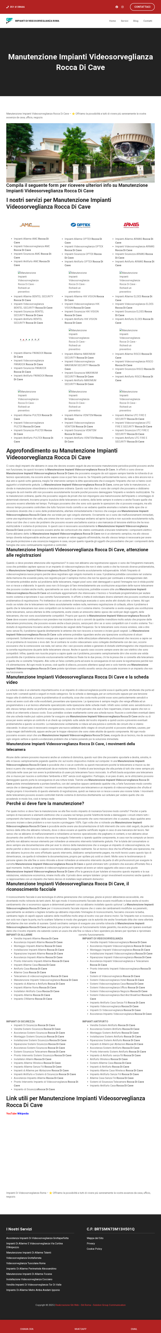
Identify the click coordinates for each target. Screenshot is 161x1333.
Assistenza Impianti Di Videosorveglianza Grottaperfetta (37, 1238)
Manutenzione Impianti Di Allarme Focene (29, 1274)
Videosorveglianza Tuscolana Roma (25, 1263)
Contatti (147, 20)
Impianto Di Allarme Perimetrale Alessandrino (31, 1268)
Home (112, 20)
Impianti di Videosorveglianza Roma (37, 21)
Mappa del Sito (95, 1238)
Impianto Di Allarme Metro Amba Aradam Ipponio (33, 1290)
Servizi (124, 20)
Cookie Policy (94, 1248)
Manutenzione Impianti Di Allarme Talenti (28, 1252)
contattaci (142, 6)
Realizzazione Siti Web (67, 1305)
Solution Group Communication (109, 1305)
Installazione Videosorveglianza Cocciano (29, 1279)
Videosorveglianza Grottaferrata (23, 1257)
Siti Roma (86, 1305)
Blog (135, 20)
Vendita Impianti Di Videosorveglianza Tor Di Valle (33, 1284)
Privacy (91, 1243)
